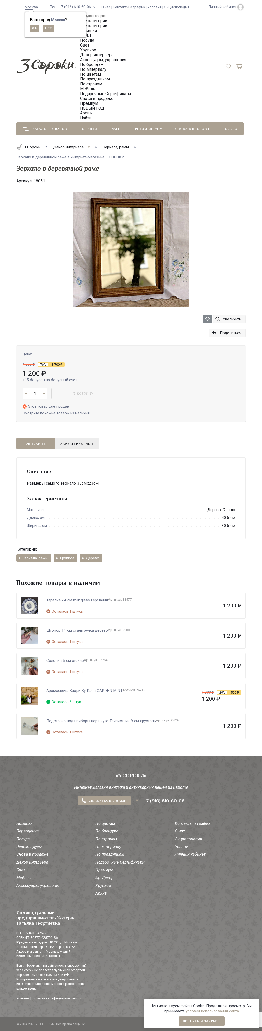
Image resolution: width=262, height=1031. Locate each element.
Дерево (92, 558)
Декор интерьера (32, 862)
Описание (35, 443)
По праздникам (109, 854)
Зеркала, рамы (35, 558)
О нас (180, 831)
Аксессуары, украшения (38, 885)
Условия (183, 846)
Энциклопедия (176, 7)
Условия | (155, 7)
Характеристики (76, 443)
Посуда (230, 129)
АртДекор (104, 877)
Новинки (88, 129)
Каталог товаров (49, 129)
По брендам (106, 831)
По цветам (105, 823)
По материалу (108, 846)
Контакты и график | (130, 7)
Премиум (104, 869)
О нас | (107, 7)
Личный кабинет (190, 854)
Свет (20, 869)
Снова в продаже (192, 129)
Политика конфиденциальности (57, 998)
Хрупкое (67, 558)
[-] (26, 393)
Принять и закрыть (202, 1021)
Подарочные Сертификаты (120, 862)
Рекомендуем (149, 129)
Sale (116, 129)
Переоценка (27, 831)
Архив (101, 893)
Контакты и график (192, 823)
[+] (44, 393)
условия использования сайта (212, 1011)
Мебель (23, 877)
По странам (106, 839)
